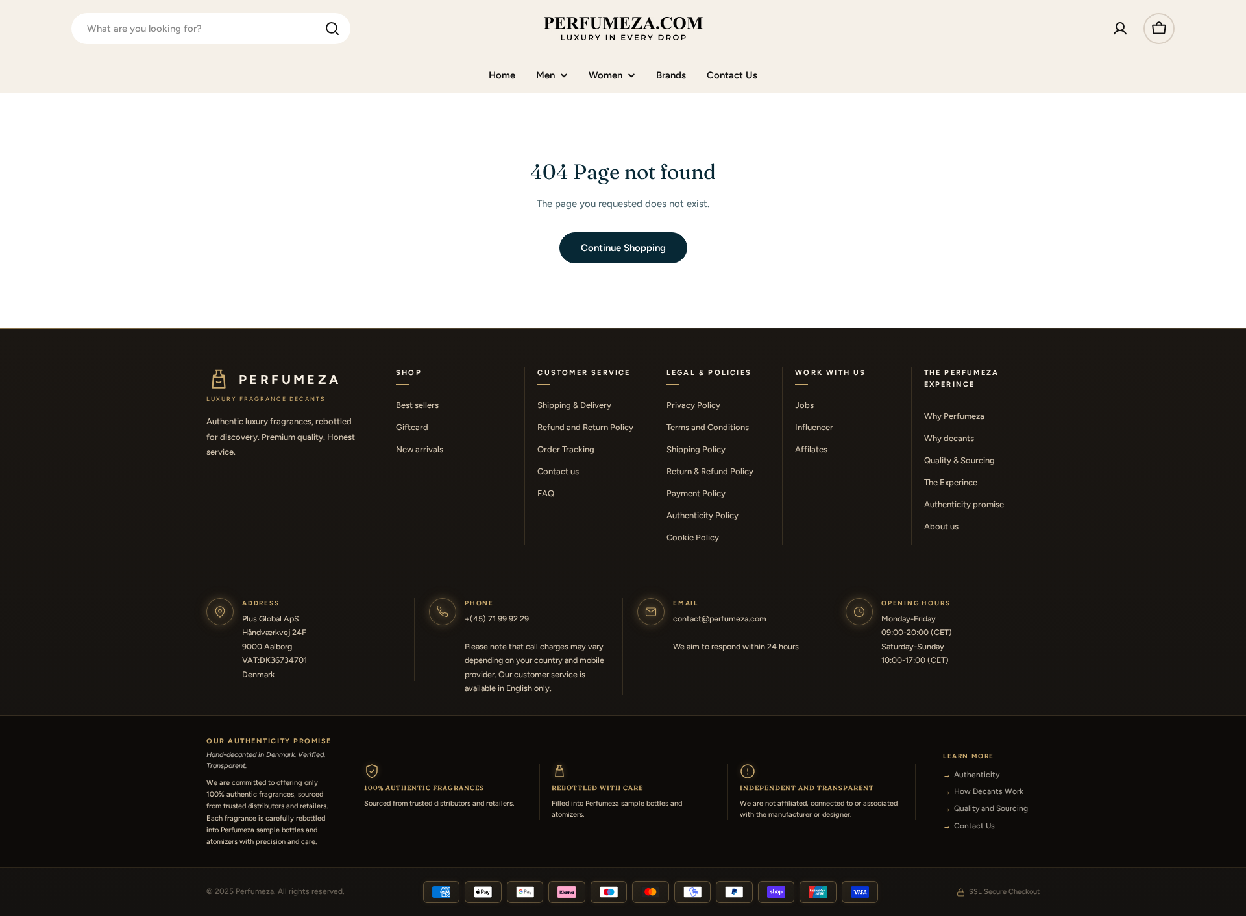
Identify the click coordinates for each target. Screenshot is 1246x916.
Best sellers (417, 405)
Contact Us (974, 825)
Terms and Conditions (707, 427)
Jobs (804, 405)
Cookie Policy (692, 537)
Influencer (814, 427)
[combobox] (210, 28)
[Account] (1120, 28)
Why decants (949, 438)
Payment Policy (696, 493)
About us (941, 526)
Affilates (811, 449)
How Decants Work (988, 791)
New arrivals (419, 449)
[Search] (332, 28)
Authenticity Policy (702, 515)
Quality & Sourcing (959, 460)
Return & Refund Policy (709, 471)
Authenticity (976, 774)
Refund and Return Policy (585, 427)
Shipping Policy (696, 449)
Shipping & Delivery (574, 405)
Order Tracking (565, 449)
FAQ (545, 493)
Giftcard (412, 427)
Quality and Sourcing (991, 808)
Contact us (558, 471)
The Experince (950, 482)
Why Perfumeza (954, 416)
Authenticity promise (964, 504)
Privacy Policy (693, 405)
